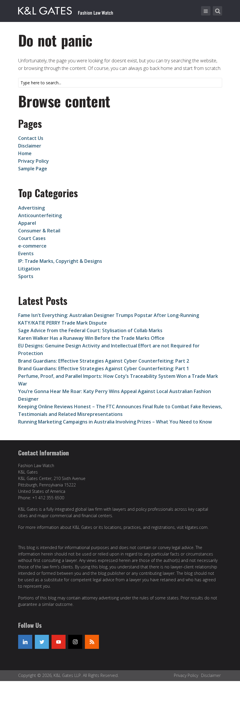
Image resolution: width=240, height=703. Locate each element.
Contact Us (30, 138)
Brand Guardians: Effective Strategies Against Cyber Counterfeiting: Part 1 (103, 368)
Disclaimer (29, 146)
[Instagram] (75, 642)
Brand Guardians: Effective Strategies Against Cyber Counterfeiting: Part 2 (103, 361)
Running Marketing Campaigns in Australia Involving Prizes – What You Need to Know (115, 422)
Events (26, 253)
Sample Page (32, 168)
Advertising (31, 208)
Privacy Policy (33, 161)
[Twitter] (42, 642)
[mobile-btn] (205, 11)
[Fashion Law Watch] (65, 9)
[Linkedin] (25, 642)
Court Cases (32, 238)
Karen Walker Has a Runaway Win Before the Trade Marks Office (91, 338)
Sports (25, 276)
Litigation (29, 268)
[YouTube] (59, 642)
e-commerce (32, 246)
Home (25, 153)
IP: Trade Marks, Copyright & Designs (60, 261)
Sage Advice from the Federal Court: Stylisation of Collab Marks (90, 330)
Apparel (27, 223)
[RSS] (92, 642)
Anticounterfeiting (40, 215)
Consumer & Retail (39, 230)
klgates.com (196, 527)
